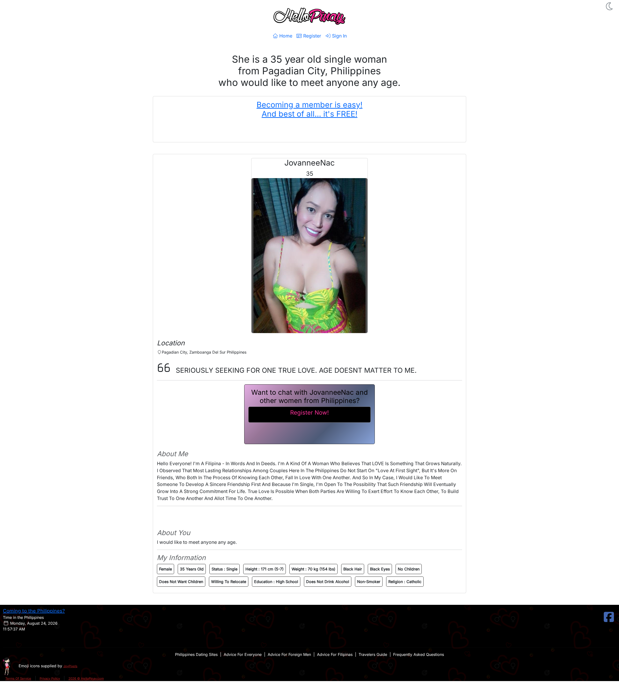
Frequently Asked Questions (418, 654)
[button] (610, 6)
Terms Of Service (18, 678)
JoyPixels (70, 666)
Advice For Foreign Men (289, 654)
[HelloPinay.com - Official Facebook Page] (609, 619)
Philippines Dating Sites (196, 654)
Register (311, 36)
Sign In (339, 36)
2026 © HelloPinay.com (86, 678)
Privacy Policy (50, 678)
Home (285, 36)
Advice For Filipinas (335, 654)
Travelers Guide (373, 654)
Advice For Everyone (243, 654)
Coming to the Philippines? (34, 611)
